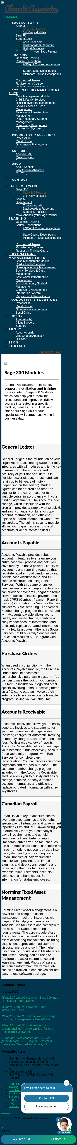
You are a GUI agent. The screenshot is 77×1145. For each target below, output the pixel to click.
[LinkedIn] (7, 1112)
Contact (14, 1106)
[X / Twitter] (5, 1112)
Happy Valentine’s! (20, 1071)
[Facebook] (2, 1112)
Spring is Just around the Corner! (29, 1061)
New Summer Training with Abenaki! (31, 1058)
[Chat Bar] (38, 1139)
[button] (9, 16)
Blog (11, 1103)
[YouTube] (9, 1112)
